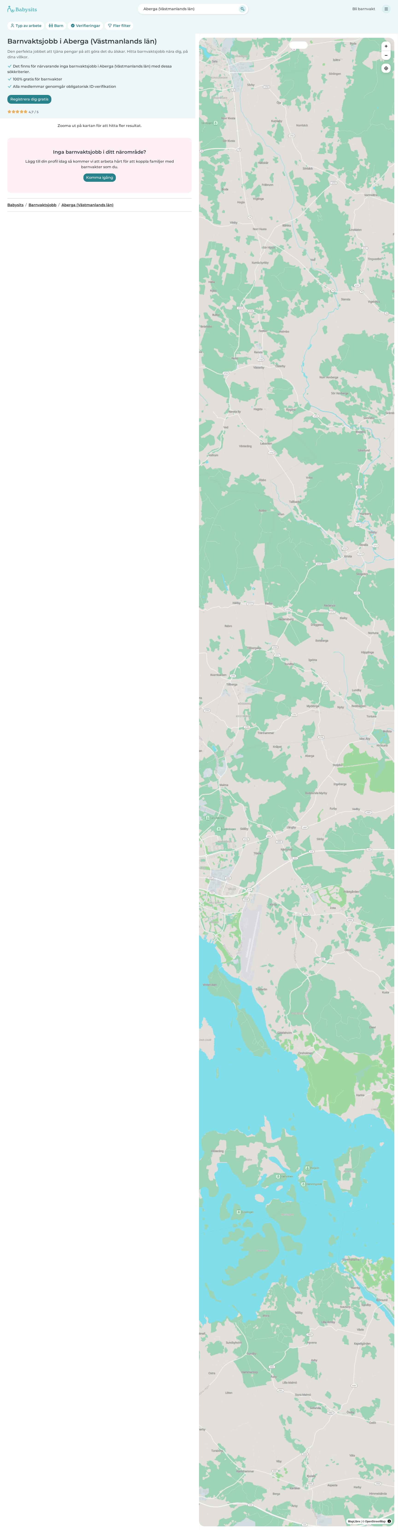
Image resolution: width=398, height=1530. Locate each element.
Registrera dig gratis (29, 99)
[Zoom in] (386, 46)
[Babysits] (22, 9)
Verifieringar (87, 25)
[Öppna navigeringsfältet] (386, 9)
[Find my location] (386, 68)
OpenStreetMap (375, 1521)
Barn (58, 25)
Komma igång (99, 177)
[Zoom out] (386, 55)
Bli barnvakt (363, 9)
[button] (221, 852)
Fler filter (121, 25)
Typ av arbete (28, 25)
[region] (296, 782)
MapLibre (354, 1521)
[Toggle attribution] (389, 1521)
